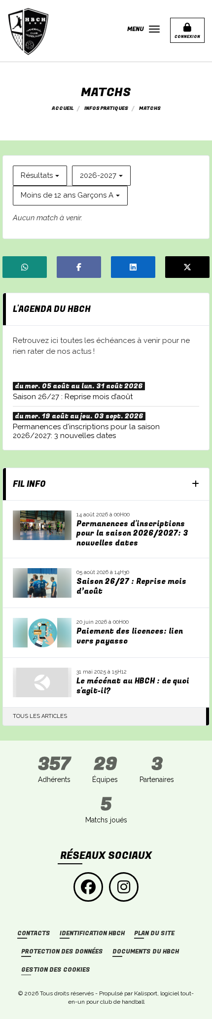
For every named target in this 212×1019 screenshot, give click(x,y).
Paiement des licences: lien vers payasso (129, 636)
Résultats (37, 175)
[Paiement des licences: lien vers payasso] (42, 632)
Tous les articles (40, 716)
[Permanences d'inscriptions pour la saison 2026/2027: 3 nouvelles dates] (42, 525)
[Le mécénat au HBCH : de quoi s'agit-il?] (42, 682)
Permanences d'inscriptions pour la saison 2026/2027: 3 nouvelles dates (132, 533)
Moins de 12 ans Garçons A (67, 195)
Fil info (29, 484)
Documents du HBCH (145, 952)
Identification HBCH (92, 933)
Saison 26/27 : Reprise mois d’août (131, 586)
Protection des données (62, 952)
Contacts (33, 933)
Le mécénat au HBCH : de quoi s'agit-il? (132, 686)
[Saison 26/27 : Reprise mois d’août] (42, 583)
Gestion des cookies (55, 970)
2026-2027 (98, 175)
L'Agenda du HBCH (52, 309)
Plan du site (154, 933)
